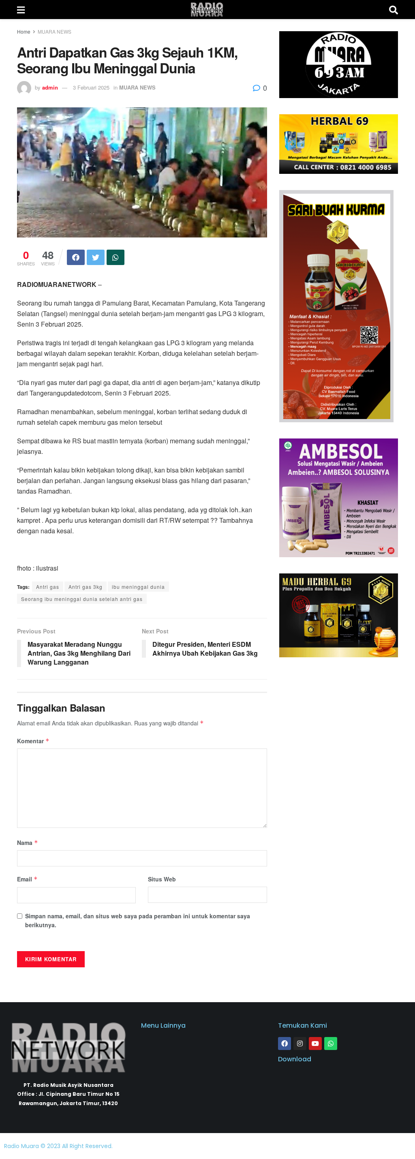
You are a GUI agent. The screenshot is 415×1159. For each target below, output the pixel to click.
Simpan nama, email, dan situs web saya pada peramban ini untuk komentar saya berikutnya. (137, 920)
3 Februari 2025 (91, 87)
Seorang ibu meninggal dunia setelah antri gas (82, 598)
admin (50, 87)
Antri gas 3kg (85, 586)
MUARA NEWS (54, 31)
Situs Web (162, 879)
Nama (27, 842)
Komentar (33, 741)
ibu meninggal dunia (138, 586)
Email (27, 879)
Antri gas (47, 586)
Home (23, 31)
